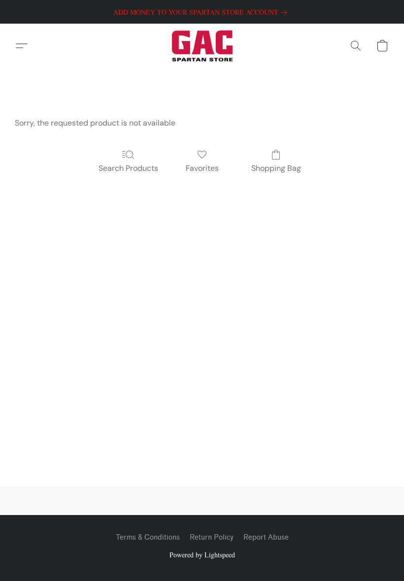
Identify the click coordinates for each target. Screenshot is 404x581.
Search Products (128, 168)
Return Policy (212, 537)
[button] (202, 46)
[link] (202, 12)
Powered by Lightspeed (202, 554)
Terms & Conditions (148, 537)
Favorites (202, 168)
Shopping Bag (276, 168)
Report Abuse (266, 537)
